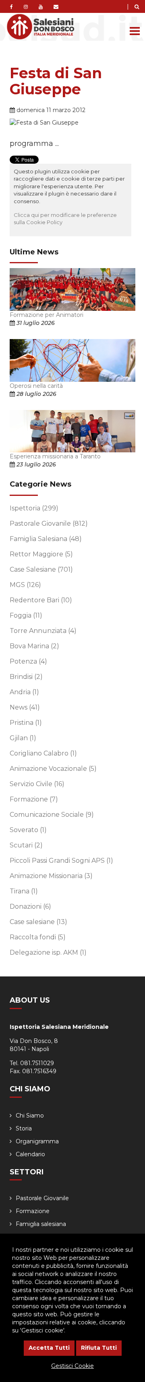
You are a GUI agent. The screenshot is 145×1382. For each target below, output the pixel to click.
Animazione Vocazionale (53, 768)
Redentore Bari (41, 600)
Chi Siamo (30, 1115)
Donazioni (30, 906)
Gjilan (23, 738)
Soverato (28, 830)
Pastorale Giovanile (49, 523)
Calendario (30, 1154)
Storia (24, 1128)
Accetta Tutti (49, 1348)
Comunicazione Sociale (52, 814)
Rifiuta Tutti (99, 1348)
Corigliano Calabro (43, 753)
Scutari (26, 845)
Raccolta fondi (38, 937)
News (25, 707)
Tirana (24, 891)
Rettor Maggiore (41, 554)
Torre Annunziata (43, 631)
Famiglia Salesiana (46, 539)
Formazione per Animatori (46, 314)
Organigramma (37, 1141)
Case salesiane (38, 922)
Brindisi (26, 677)
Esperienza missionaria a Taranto (55, 456)
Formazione (34, 799)
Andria (24, 692)
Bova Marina (34, 646)
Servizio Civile (37, 784)
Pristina (26, 722)
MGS (25, 585)
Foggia (26, 615)
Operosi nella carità (36, 385)
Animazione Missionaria (51, 876)
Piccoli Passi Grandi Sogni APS (61, 860)
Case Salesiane (41, 569)
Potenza (28, 661)
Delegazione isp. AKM (48, 952)
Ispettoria (34, 508)
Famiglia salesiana (41, 1224)
